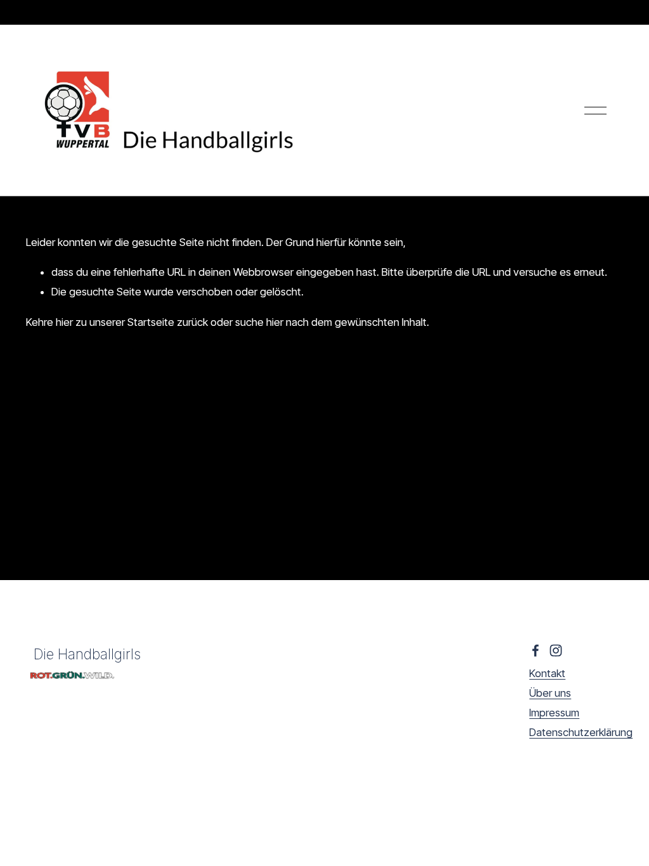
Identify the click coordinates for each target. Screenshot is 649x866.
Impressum (554, 712)
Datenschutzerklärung (581, 732)
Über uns (550, 693)
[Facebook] (535, 650)
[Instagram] (555, 650)
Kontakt (547, 673)
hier (64, 322)
